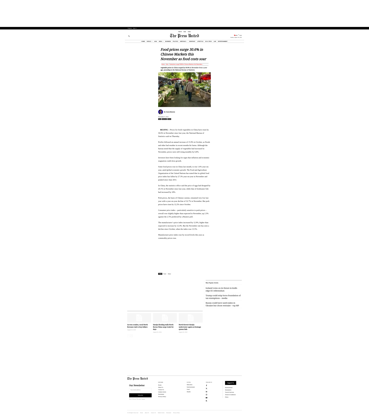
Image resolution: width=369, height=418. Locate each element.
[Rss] (206, 400)
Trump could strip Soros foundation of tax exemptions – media (223, 296)
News (169, 119)
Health (189, 392)
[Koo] (242, 123)
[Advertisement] (184, 13)
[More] (247, 123)
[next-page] (131, 335)
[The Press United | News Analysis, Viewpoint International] (184, 36)
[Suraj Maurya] (161, 112)
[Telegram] (207, 123)
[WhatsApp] (185, 123)
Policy (226, 397)
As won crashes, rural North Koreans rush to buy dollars (137, 326)
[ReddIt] (180, 123)
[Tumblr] (203, 123)
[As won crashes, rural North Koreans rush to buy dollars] (139, 318)
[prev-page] (128, 335)
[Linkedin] (189, 123)
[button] (129, 36)
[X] (176, 123)
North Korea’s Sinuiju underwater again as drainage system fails (190, 327)
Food (164, 274)
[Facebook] (172, 123)
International (228, 387)
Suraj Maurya (170, 112)
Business (164, 119)
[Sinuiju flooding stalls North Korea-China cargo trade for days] (165, 318)
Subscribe (140, 395)
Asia (167, 64)
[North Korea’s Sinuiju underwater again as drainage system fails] (191, 318)
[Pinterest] (194, 123)
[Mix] (211, 123)
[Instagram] (206, 394)
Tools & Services (229, 392)
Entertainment (191, 387)
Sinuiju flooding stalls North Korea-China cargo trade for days (163, 327)
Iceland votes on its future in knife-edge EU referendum (222, 289)
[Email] (198, 123)
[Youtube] (206, 397)
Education (189, 384)
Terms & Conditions (230, 394)
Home (163, 64)
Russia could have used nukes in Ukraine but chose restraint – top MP (222, 304)
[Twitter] (206, 388)
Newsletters (228, 390)
